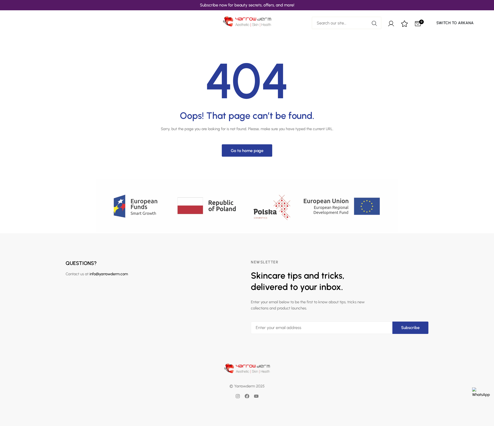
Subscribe (410, 327)
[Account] (391, 23)
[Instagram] (237, 396)
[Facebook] (247, 396)
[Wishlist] (404, 24)
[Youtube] (256, 396)
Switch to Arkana (455, 23)
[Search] (374, 23)
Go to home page (247, 150)
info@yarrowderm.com (109, 274)
